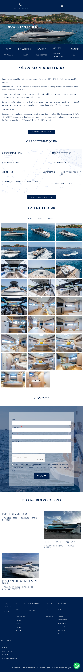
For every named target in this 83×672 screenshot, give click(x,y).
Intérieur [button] (51, 219)
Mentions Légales (45, 668)
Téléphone (16, 427)
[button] (62, 6)
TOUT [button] (30, 219)
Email (14, 434)
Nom (14, 420)
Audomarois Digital (65, 668)
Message (15, 441)
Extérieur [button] (40, 219)
